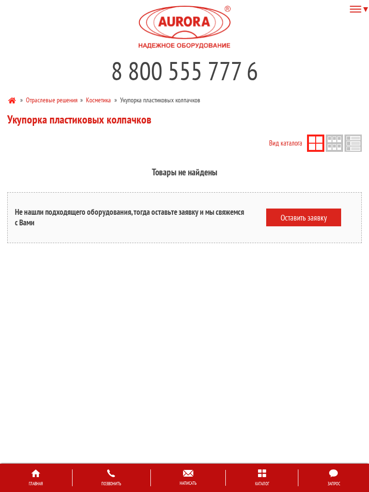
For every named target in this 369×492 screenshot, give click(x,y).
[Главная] (12, 100)
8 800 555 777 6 (184, 70)
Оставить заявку (304, 217)
